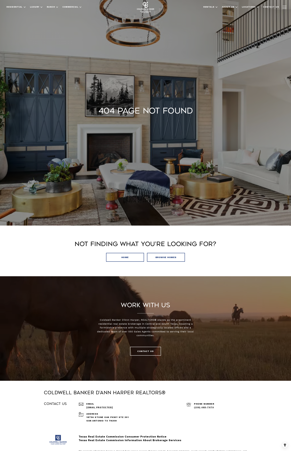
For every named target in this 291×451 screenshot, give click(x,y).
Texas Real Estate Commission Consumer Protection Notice (123, 436)
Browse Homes (166, 257)
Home (125, 257)
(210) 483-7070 (204, 407)
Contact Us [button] (145, 351)
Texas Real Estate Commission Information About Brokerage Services (130, 440)
